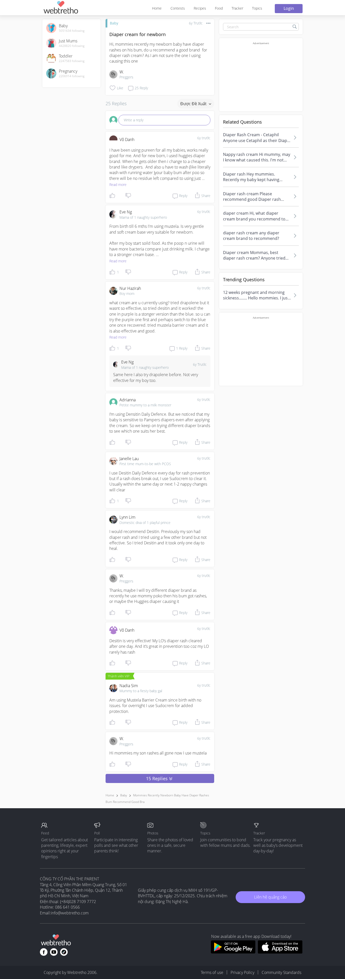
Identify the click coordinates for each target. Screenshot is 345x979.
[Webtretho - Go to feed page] (60, 8)
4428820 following (72, 46)
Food (219, 8)
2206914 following (72, 76)
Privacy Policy (242, 972)
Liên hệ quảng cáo (270, 897)
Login (289, 8)
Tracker (237, 8)
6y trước (203, 137)
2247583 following (72, 61)
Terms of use (212, 972)
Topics (257, 8)
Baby (114, 23)
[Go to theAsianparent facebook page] (43, 952)
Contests (177, 8)
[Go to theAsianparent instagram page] (64, 952)
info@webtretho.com (70, 913)
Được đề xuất (194, 103)
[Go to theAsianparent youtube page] (54, 952)
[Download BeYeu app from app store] (280, 952)
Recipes (200, 8)
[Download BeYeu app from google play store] (233, 952)
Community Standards (281, 972)
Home (157, 8)
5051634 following (72, 31)
